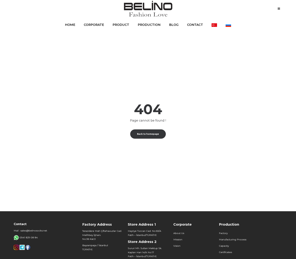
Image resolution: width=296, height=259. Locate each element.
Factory (223, 233)
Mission (177, 239)
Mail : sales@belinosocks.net (30, 230)
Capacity (224, 245)
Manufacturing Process (232, 239)
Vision (176, 245)
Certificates (225, 252)
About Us (178, 233)
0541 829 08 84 (29, 237)
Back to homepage (148, 134)
